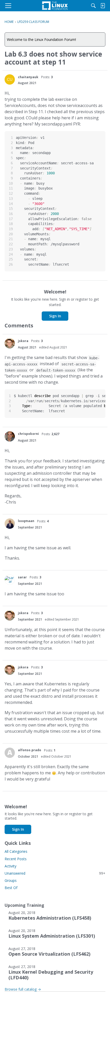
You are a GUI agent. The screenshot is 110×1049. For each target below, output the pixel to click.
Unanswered (55, 873)
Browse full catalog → (23, 989)
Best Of (11, 887)
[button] (10, 79)
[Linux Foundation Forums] (55, 5)
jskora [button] (23, 341)
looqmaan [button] (26, 521)
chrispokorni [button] (28, 434)
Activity (10, 866)
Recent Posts (16, 858)
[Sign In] (102, 5)
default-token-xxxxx (55, 370)
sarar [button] (22, 577)
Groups (11, 880)
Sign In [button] (55, 315)
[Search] (93, 5)
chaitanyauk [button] (28, 77)
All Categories (16, 851)
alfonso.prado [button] (29, 750)
